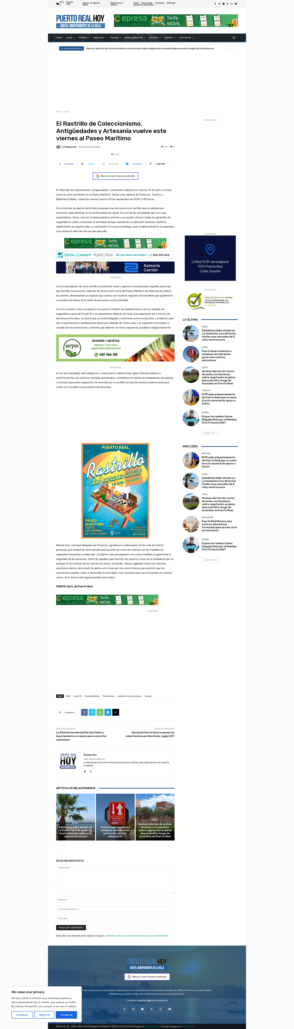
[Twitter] (228, 4)
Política (206, 390)
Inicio (58, 111)
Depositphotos (153, 1026)
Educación (207, 517)
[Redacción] (59, 147)
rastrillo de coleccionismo (129, 696)
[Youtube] (236, 4)
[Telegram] (224, 4)
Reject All (44, 1014)
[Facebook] (215, 4)
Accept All (66, 1014)
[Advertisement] (147, 80)
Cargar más (209, 432)
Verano (148, 696)
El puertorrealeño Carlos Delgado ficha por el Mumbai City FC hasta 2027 (127, 48)
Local (66, 111)
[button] (234, 38)
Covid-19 (77, 696)
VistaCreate (187, 1026)
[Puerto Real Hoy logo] (147, 964)
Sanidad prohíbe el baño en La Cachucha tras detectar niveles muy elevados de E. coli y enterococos (75, 832)
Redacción (71, 147)
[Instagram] (219, 4)
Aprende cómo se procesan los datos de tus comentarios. (137, 935)
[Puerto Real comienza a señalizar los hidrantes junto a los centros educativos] (115, 817)
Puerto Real (108, 696)
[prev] (227, 48)
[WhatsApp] (232, 4)
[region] (44, 1004)
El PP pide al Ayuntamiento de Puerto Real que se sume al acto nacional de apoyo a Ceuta (219, 399)
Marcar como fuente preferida (118, 176)
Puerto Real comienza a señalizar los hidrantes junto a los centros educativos (115, 832)
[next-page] (64, 846)
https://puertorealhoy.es (94, 759)
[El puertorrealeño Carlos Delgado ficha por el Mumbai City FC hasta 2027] (191, 418)
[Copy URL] (115, 712)
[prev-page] (58, 846)
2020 (68, 696)
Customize (22, 1014)
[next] (233, 48)
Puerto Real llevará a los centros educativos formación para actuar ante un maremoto (219, 526)
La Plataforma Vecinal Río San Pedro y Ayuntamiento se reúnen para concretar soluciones (81, 736)
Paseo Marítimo (92, 696)
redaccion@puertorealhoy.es (152, 1000)
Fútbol (205, 413)
